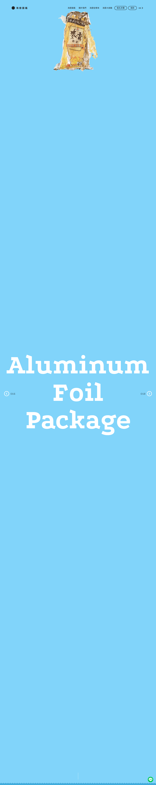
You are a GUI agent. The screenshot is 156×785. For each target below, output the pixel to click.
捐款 (132, 8)
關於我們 (82, 8)
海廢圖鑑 (71, 8)
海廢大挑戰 (107, 8)
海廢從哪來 (94, 8)
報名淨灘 (121, 8)
